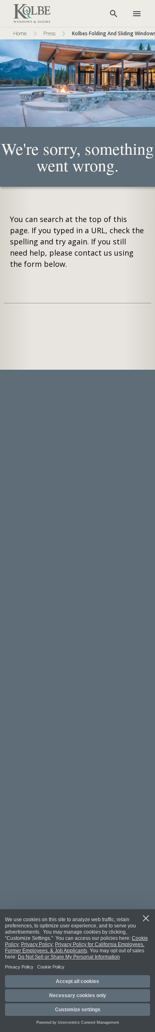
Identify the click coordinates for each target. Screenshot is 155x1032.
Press (49, 33)
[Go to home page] (31, 13)
